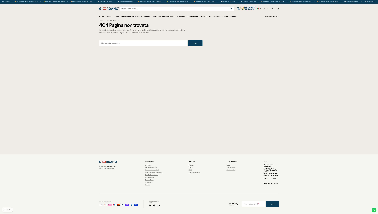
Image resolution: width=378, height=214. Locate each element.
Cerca (195, 43)
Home (101, 21)
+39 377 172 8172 (270, 179)
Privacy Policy (149, 177)
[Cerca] (231, 8)
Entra (228, 165)
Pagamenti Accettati (152, 170)
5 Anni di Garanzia (151, 167)
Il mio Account (231, 167)
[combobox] (176, 8)
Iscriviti (272, 204)
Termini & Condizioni (151, 175)
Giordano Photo (111, 166)
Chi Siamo (148, 165)
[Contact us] (374, 210)
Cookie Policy (149, 180)
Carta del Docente (194, 172)
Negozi (191, 167)
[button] (272, 8)
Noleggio (191, 165)
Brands (147, 185)
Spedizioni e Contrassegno (153, 172)
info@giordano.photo (271, 183)
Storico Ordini (231, 170)
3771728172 (275, 16)
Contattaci (148, 182)
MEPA (190, 170)
